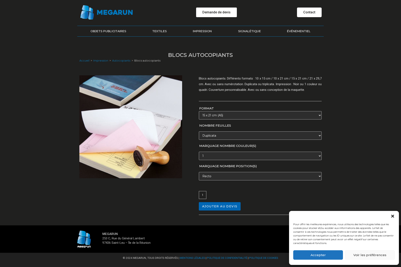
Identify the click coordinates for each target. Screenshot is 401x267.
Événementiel (299, 31)
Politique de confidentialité (227, 257)
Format (206, 108)
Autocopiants (121, 60)
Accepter (318, 255)
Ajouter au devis (219, 206)
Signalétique (249, 31)
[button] (393, 216)
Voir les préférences (369, 255)
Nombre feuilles (215, 125)
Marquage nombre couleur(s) (227, 146)
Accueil (84, 60)
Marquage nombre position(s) (228, 166)
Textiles (159, 31)
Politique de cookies (263, 257)
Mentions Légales (192, 257)
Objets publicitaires (108, 31)
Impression (202, 31)
